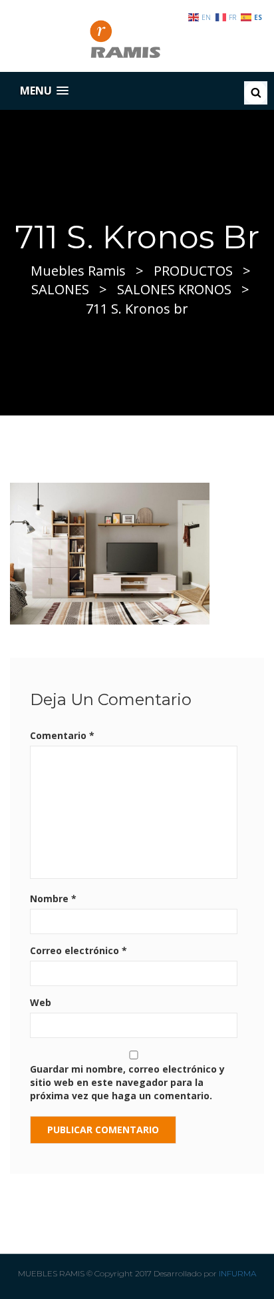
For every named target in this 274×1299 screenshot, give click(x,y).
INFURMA (237, 1273)
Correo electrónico (78, 950)
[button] (44, 91)
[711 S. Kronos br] (109, 552)
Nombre (53, 898)
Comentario (62, 735)
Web (40, 1002)
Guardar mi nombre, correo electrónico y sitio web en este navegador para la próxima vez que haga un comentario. (127, 1082)
